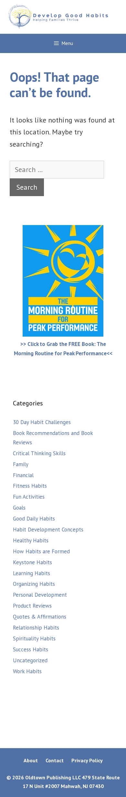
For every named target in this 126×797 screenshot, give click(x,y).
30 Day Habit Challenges (42, 422)
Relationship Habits (36, 627)
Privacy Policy (87, 760)
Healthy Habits (30, 540)
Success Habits (30, 649)
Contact (55, 760)
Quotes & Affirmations (39, 616)
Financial (23, 475)
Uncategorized (30, 660)
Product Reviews (32, 605)
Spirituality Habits (34, 638)
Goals (19, 507)
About (31, 760)
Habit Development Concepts (48, 529)
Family (20, 464)
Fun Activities (29, 496)
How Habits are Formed (41, 551)
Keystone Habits (32, 562)
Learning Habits (31, 573)
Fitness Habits (30, 485)
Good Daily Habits (34, 518)
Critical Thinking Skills (39, 453)
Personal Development (40, 594)
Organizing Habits (34, 583)
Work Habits (27, 671)
